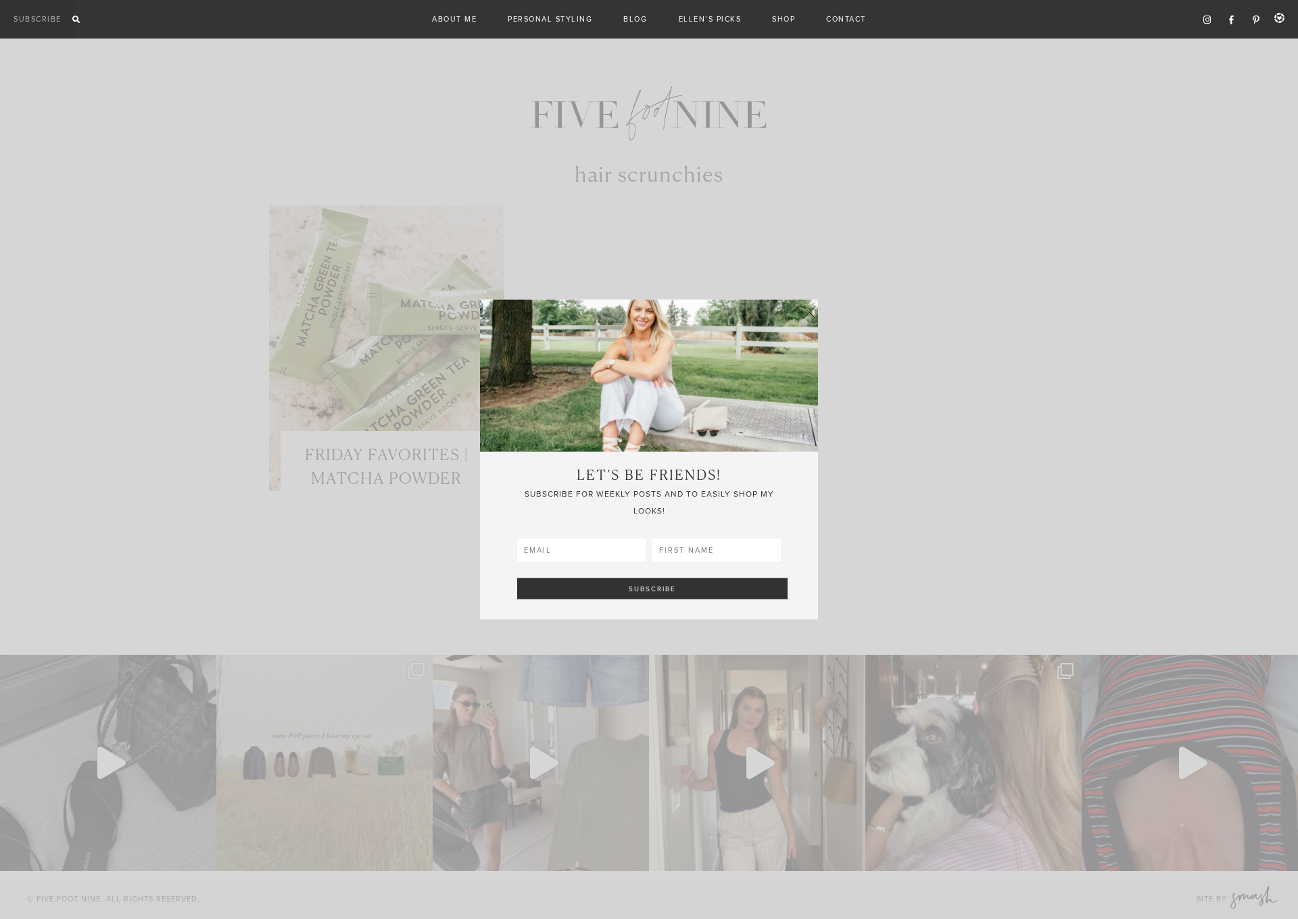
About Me (454, 19)
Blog (635, 19)
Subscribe (38, 19)
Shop (783, 19)
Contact (846, 19)
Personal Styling (550, 19)
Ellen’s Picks (710, 19)
